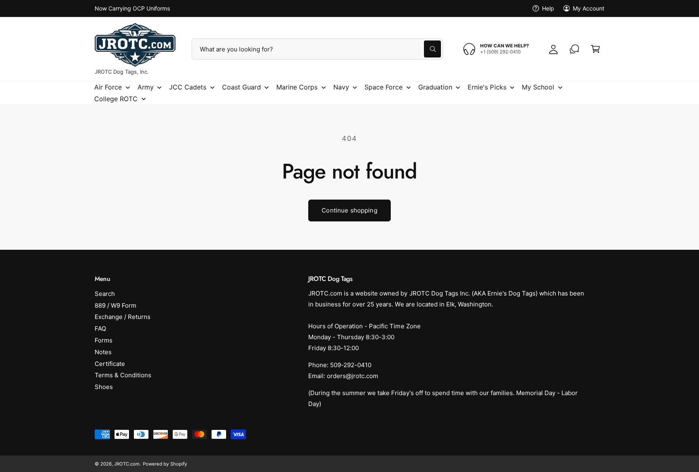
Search (105, 294)
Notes (103, 352)
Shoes (104, 387)
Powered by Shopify (164, 464)
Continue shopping (349, 210)
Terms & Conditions (123, 375)
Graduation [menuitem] (435, 87)
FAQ (100, 328)
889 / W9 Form (115, 305)
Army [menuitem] (146, 87)
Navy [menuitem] (341, 87)
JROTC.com (127, 464)
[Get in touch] (574, 49)
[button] (595, 49)
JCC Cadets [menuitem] (187, 87)
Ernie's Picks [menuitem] (487, 87)
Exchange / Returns (122, 317)
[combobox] (317, 49)
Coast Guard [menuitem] (241, 87)
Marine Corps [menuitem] (297, 87)
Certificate (110, 364)
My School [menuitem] (538, 87)
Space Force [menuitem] (383, 87)
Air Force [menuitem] (108, 87)
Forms (103, 340)
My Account (588, 8)
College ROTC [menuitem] (116, 99)
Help (548, 8)
